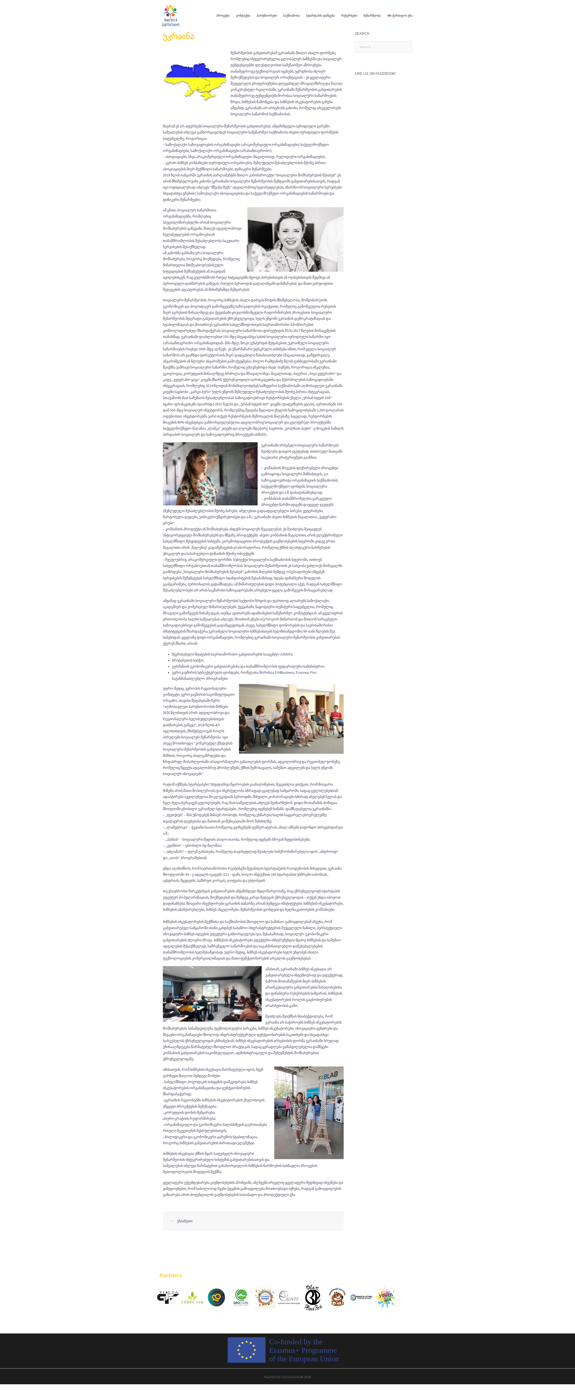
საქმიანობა (291, 15)
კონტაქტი (243, 15)
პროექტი (223, 15)
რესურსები (349, 15)
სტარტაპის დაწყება (320, 15)
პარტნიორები (267, 15)
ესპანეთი (184, 1221)
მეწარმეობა (372, 15)
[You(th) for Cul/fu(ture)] (170, 15)
